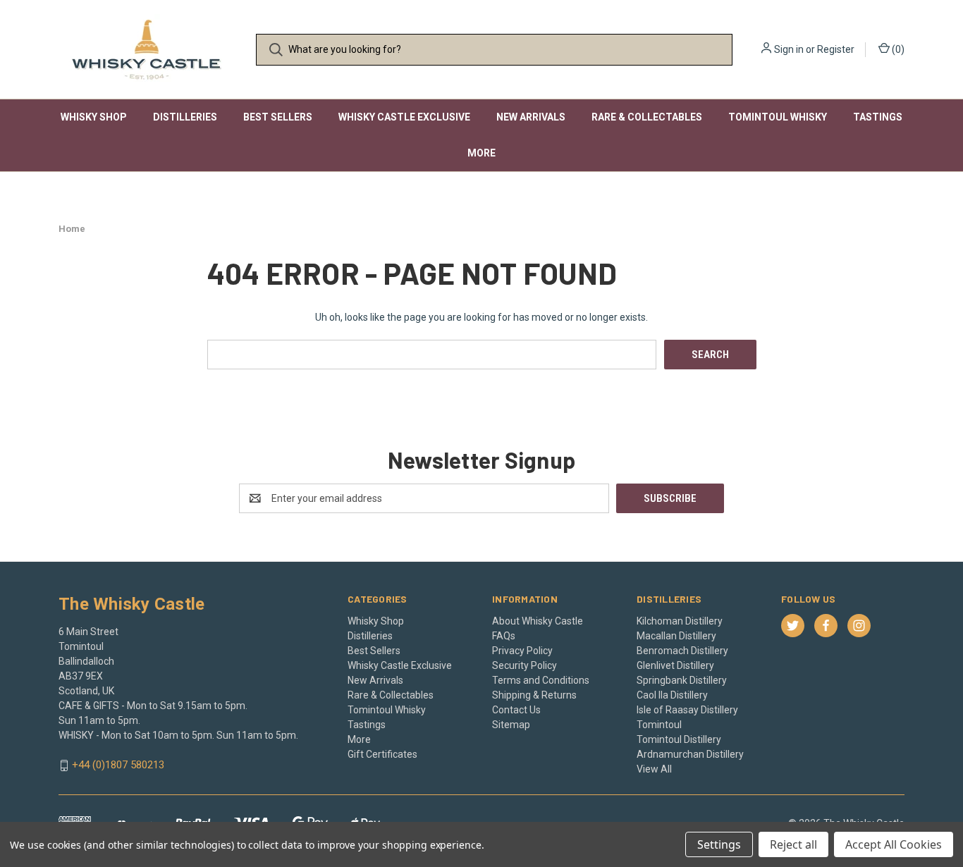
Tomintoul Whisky (777, 117)
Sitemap (511, 724)
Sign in (789, 49)
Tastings (877, 117)
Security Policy (524, 665)
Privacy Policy (522, 650)
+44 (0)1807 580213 (118, 765)
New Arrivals (530, 117)
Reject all (793, 844)
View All (654, 769)
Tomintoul (659, 724)
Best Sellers (277, 117)
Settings (719, 844)
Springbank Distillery (682, 680)
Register (835, 49)
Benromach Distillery (682, 650)
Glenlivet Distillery (675, 665)
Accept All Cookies (893, 844)
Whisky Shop (94, 117)
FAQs (503, 635)
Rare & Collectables (646, 117)
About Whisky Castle (537, 621)
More (481, 153)
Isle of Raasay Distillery (687, 709)
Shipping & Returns (534, 695)
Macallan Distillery (676, 635)
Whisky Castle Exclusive (404, 117)
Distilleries (185, 117)
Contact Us (516, 709)
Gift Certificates (382, 754)
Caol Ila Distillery (672, 695)
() (897, 49)
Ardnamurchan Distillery (690, 754)
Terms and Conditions (540, 680)
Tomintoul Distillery (679, 739)
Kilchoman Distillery (680, 621)
